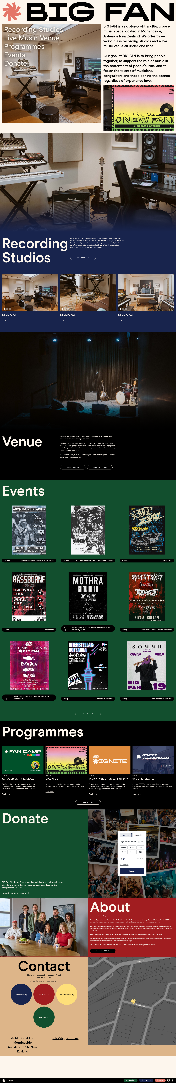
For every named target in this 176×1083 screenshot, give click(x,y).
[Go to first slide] (170, 128)
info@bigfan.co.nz (66, 1038)
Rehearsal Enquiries (100, 467)
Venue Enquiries (73, 467)
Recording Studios (33, 29)
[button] (4, 309)
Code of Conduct (102, 951)
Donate (160, 1080)
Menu (11, 1080)
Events (14, 55)
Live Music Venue (32, 38)
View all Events (88, 714)
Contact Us (146, 1080)
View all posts (88, 802)
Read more (6, 794)
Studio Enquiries (83, 258)
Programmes (24, 46)
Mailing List (130, 1080)
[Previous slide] (106, 128)
